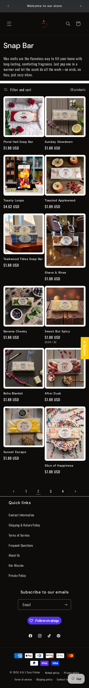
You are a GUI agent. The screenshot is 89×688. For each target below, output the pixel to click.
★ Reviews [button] (84, 348)
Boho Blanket (13, 393)
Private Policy (17, 575)
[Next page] (75, 491)
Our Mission (16, 565)
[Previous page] (14, 491)
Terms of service (23, 679)
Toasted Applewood (60, 200)
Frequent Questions (21, 545)
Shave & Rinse (55, 272)
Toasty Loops (13, 200)
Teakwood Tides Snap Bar (23, 259)
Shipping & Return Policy (24, 525)
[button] (9, 24)
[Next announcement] (81, 6)
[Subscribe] (66, 604)
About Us (14, 555)
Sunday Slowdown (59, 142)
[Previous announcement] (8, 6)
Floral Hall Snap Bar (18, 142)
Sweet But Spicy (57, 331)
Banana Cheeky (15, 331)
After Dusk (53, 393)
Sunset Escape (14, 452)
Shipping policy (44, 679)
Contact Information (21, 514)
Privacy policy (71, 672)
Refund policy (52, 672)
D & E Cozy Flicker (30, 672)
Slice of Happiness (59, 465)
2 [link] (38, 491)
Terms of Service (19, 535)
